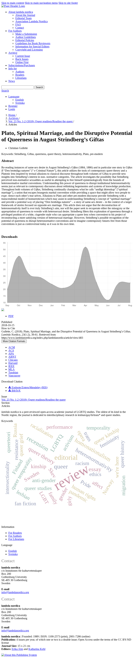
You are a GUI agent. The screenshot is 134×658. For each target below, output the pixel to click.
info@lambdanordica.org (15, 592)
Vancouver (14, 375)
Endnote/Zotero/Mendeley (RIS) (29, 387)
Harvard (12, 363)
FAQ (18, 24)
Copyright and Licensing (29, 49)
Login (11, 109)
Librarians (21, 77)
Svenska (20, 102)
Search (39, 87)
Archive (12, 52)
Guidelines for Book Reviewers (32, 43)
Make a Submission (26, 33)
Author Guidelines (25, 37)
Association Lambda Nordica (31, 21)
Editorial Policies (24, 40)
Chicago (13, 359)
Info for (12, 68)
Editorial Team (23, 18)
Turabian (13, 372)
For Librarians (16, 539)
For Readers (15, 532)
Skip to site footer (68, 2)
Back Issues (21, 59)
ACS (11, 350)
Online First (21, 62)
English (19, 99)
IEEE (11, 366)
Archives (13, 118)
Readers (19, 74)
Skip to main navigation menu (41, 2)
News (11, 81)
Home (12, 115)
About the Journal (25, 15)
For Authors (15, 30)
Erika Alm (17, 649)
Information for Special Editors (32, 46)
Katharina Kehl (36, 649)
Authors (19, 71)
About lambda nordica (20, 11)
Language (13, 96)
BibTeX (16, 390)
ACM (11, 347)
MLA (11, 369)
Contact (19, 27)
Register (12, 106)
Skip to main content (12, 2)
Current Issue (22, 55)
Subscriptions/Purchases (21, 65)
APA (11, 353)
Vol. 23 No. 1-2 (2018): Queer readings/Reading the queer (40, 121)
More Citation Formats (14, 341)
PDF (11, 316)
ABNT (12, 356)
